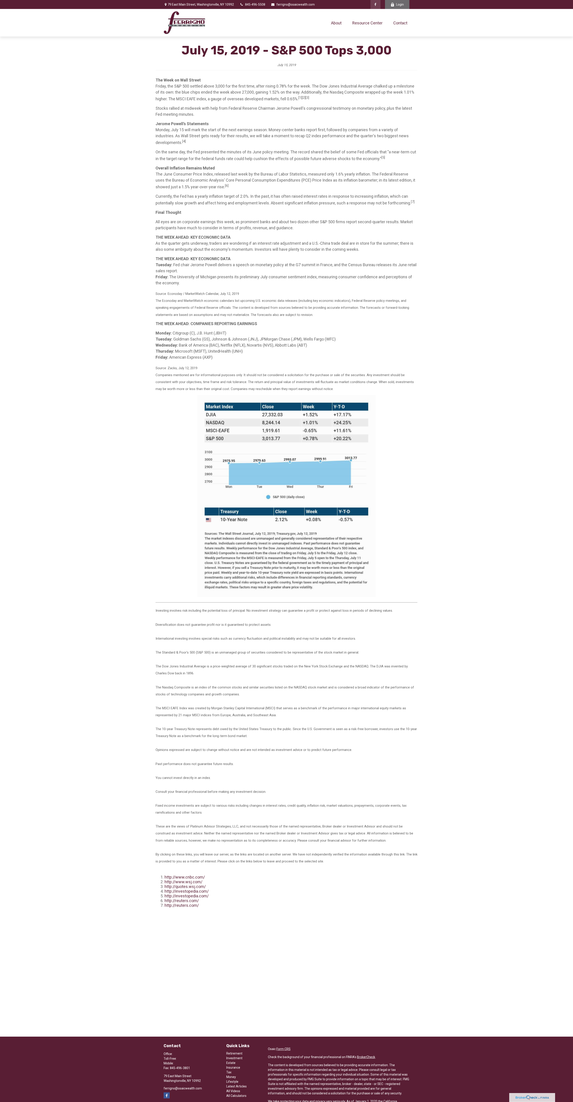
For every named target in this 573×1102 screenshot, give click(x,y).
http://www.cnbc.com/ (185, 877)
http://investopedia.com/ (187, 891)
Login (400, 4)
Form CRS (283, 1049)
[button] (336, 22)
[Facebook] (375, 4)
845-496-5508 (255, 4)
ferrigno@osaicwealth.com (295, 4)
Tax (228, 1072)
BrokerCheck (366, 1057)
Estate (230, 1063)
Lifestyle (232, 1081)
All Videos (233, 1091)
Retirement (234, 1053)
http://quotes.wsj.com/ (185, 886)
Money (231, 1077)
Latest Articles (236, 1086)
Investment (234, 1058)
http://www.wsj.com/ (183, 881)
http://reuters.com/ (182, 900)
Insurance (233, 1067)
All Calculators (236, 1096)
